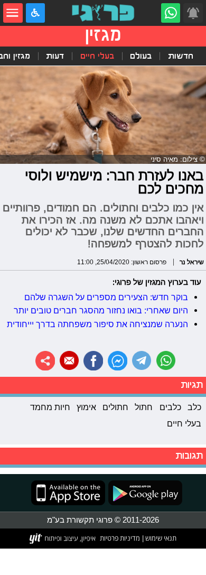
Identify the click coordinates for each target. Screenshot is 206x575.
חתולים (115, 407)
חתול (144, 407)
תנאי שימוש (160, 538)
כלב (194, 407)
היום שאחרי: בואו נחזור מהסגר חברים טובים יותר (101, 310)
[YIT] (63, 538)
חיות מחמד (50, 407)
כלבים (170, 407)
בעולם (141, 56)
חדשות (180, 56)
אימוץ (86, 407)
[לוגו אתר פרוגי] (103, 13)
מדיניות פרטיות (120, 538)
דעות (55, 56)
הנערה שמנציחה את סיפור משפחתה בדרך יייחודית (97, 324)
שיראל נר (192, 262)
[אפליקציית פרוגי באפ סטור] (68, 492)
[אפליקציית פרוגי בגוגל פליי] (143, 492)
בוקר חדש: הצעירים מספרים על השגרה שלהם (106, 297)
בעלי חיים (97, 56)
